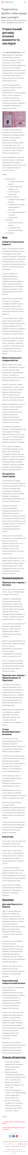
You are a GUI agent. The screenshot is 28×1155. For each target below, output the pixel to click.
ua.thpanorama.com (11, 1149)
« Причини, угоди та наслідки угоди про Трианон (13, 1122)
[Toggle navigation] (25, 2)
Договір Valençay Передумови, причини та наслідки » (13, 1128)
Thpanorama (8, 2)
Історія (4, 1116)
